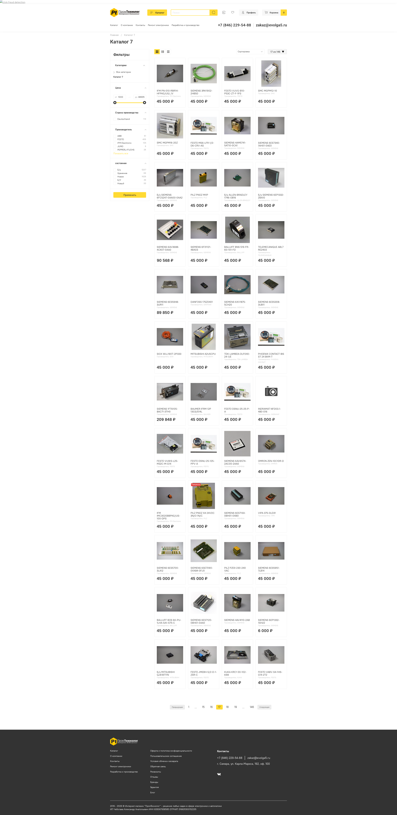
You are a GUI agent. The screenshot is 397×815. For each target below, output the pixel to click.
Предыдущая (177, 707)
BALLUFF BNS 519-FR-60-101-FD (236, 248)
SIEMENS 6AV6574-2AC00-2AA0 (235, 462)
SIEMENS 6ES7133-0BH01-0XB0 (234, 514)
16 (211, 707)
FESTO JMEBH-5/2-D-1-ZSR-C (204, 673)
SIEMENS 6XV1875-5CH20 (235, 303)
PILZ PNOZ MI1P (199, 194)
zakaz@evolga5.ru (271, 25)
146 (252, 707)
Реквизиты (155, 771)
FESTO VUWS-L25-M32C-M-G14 (167, 462)
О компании (127, 25)
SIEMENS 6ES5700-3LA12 (168, 569)
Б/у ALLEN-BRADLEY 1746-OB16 (235, 196)
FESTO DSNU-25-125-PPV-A (202, 462)
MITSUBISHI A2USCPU (203, 353)
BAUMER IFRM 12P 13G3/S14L (201, 410)
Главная (114, 34)
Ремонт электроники (158, 25)
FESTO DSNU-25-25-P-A (237, 410)
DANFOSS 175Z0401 (202, 301)
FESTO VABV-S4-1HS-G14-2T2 (270, 673)
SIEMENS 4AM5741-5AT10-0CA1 (235, 144)
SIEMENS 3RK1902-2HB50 (201, 92)
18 (227, 707)
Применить (129, 194)
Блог (152, 792)
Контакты (140, 25)
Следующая (264, 707)
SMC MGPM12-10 (267, 90)
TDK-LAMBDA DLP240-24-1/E (237, 355)
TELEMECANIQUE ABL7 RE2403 (270, 248)
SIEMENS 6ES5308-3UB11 (269, 303)
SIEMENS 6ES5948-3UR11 (168, 303)
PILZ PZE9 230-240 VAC (235, 569)
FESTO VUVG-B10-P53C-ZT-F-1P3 (234, 92)
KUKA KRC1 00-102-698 (235, 673)
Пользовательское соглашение (166, 756)
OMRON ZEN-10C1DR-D (271, 460)
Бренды (154, 782)
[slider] (115, 102)
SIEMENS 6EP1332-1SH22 (268, 621)
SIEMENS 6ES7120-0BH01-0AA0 (201, 621)
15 (203, 707)
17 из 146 (277, 51)
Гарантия (154, 787)
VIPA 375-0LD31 (267, 512)
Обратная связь (158, 766)
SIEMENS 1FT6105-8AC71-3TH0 (167, 410)
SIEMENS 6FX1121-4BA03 (201, 248)
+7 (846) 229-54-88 (234, 25)
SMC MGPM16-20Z (167, 142)
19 (235, 707)
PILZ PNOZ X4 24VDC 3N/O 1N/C (202, 514)
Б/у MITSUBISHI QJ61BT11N (166, 673)
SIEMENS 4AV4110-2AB (237, 619)
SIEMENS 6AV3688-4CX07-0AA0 (168, 248)
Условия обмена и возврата (164, 761)
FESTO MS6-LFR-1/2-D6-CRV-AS (202, 144)
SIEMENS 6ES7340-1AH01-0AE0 (269, 144)
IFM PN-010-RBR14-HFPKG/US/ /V (167, 92)
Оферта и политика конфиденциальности (171, 750)
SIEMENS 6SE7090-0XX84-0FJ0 (202, 569)
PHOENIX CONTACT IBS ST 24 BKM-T (271, 355)
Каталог (159, 12)
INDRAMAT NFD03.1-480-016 (269, 410)
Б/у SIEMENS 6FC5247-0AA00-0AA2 (170, 196)
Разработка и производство (185, 25)
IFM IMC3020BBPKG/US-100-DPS (168, 515)
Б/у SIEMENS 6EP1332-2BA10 (271, 196)
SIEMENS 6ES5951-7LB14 (269, 569)
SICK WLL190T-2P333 (169, 353)
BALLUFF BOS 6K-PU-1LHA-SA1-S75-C (169, 621)
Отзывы (154, 776)
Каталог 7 (118, 77)
